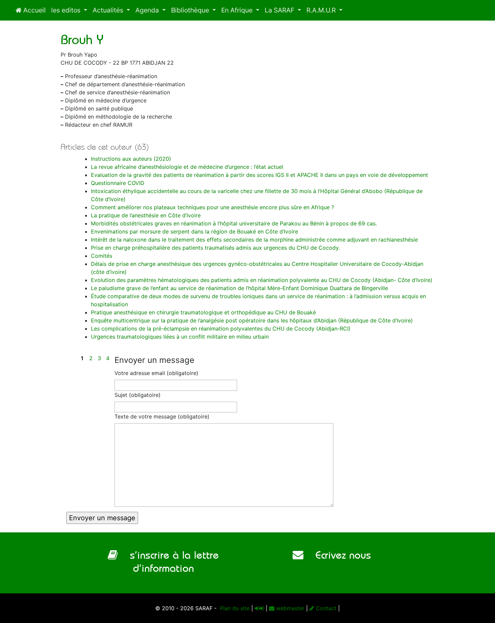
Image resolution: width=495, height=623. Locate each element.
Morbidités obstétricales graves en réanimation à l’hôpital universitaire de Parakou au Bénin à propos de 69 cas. (234, 223)
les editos (66, 10)
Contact (325, 608)
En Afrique (237, 10)
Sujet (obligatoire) (137, 395)
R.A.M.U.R (321, 10)
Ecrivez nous (337, 555)
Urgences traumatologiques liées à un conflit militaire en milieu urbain (180, 336)
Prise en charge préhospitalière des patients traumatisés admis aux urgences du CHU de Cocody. (215, 247)
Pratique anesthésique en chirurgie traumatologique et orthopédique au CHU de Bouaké (203, 312)
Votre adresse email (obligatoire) (156, 373)
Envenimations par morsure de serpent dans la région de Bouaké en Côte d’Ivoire (194, 231)
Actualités (109, 10)
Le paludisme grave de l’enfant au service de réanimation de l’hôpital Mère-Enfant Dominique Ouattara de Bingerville (239, 288)
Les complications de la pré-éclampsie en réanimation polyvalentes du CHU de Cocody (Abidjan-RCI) (221, 328)
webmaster (289, 608)
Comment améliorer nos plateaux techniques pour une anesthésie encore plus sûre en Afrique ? (212, 207)
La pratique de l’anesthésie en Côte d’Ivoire (146, 215)
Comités (101, 255)
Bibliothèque (191, 10)
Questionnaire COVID (117, 183)
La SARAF (280, 10)
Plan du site (234, 608)
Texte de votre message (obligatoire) (161, 416)
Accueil (34, 10)
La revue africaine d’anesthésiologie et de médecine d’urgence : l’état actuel (187, 166)
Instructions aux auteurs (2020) (131, 158)
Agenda (148, 10)
